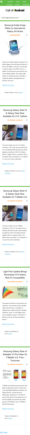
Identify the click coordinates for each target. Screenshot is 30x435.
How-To (17, 4)
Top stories (8, 173)
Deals (18, 1)
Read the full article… (8, 85)
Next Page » (4, 432)
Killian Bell (16, 35)
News (24, 1)
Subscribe (26, 4)
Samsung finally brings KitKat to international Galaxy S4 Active (15, 28)
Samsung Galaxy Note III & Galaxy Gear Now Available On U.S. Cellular (15, 113)
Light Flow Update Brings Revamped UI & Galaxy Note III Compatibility (15, 274)
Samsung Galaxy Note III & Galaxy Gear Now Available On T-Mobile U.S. (15, 193)
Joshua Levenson (16, 120)
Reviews (9, 4)
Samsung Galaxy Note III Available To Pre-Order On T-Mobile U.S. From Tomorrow (15, 356)
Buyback (10, 1)
